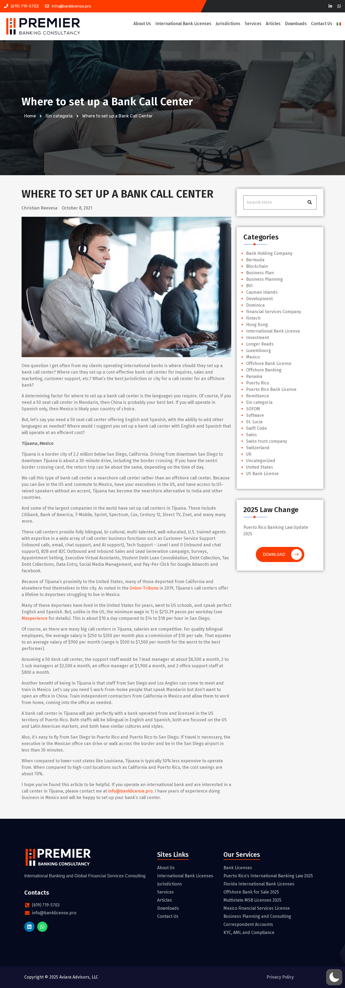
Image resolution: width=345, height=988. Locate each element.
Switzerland (258, 447)
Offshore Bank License (268, 363)
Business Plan (260, 272)
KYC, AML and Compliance (248, 932)
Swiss (251, 434)
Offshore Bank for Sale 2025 (251, 892)
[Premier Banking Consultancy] (43, 26)
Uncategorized (260, 460)
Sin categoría (259, 402)
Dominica (255, 305)
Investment (257, 337)
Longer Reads (260, 344)
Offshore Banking (263, 370)
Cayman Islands (262, 292)
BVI (249, 285)
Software (255, 415)
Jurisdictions (228, 23)
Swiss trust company (266, 441)
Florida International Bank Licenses (258, 884)
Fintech (253, 318)
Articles (273, 23)
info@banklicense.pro (71, 6)
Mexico (253, 357)
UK (248, 454)
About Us (142, 23)
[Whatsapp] (42, 927)
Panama (254, 376)
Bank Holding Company (269, 253)
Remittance (257, 395)
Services (253, 23)
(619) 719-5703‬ (25, 6)
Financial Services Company (273, 311)
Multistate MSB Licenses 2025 (252, 900)
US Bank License (262, 473)
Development (259, 298)
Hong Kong (257, 324)
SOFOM (253, 408)
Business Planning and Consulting (257, 916)
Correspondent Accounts (248, 924)
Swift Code (256, 428)
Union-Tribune (144, 588)
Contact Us (321, 23)
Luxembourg (258, 350)
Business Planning (264, 279)
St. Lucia (254, 421)
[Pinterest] (339, 6)
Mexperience (34, 618)
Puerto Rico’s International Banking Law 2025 (268, 875)
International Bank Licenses (183, 23)
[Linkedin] (330, 6)
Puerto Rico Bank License (271, 389)
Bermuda (255, 259)
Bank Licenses (237, 867)
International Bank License (273, 331)
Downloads (296, 23)
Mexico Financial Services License (256, 908)
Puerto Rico (257, 382)
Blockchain (257, 266)
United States (259, 467)
